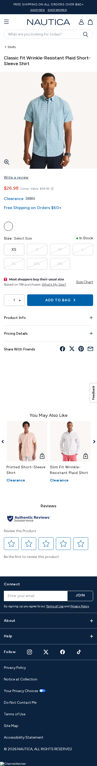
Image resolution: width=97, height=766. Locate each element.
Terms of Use (55, 606)
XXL (37, 264)
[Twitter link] (46, 652)
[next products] (92, 441)
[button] (11, 543)
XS (14, 249)
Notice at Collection (20, 679)
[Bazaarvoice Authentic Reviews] (28, 519)
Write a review (16, 177)
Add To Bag (58, 300)
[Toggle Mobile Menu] (6, 22)
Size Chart (84, 282)
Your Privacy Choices (21, 691)
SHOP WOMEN (57, 10)
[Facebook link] (62, 651)
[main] (48, 307)
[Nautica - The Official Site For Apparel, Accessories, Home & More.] (48, 22)
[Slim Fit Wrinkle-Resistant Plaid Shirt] (70, 441)
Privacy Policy (79, 606)
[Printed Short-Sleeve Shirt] (27, 441)
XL (14, 264)
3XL (60, 264)
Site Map (11, 726)
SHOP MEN (37, 10)
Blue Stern (8, 226)
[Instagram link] (29, 652)
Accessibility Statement (23, 737)
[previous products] (4, 441)
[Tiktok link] (79, 651)
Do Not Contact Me (20, 702)
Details (30, 198)
